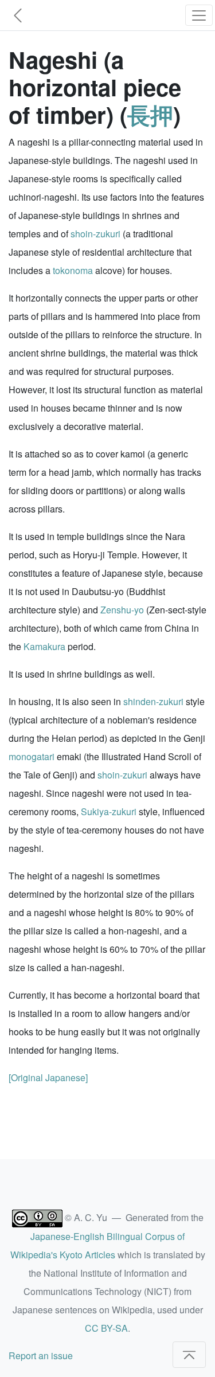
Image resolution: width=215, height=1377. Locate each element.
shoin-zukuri (95, 233)
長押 (150, 114)
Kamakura (44, 646)
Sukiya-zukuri (108, 811)
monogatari (31, 756)
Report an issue (41, 1355)
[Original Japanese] (48, 1077)
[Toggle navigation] (199, 15)
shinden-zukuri (153, 701)
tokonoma (73, 270)
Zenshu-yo (122, 609)
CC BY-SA (106, 1328)
